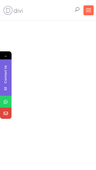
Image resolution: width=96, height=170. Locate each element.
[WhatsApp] (6, 101)
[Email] (6, 113)
